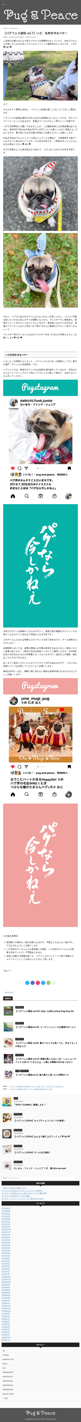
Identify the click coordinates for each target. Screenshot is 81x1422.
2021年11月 (6, 1253)
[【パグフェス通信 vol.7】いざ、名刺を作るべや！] (43, 983)
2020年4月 (6, 1295)
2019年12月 (6, 1306)
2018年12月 (6, 1337)
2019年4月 (6, 1327)
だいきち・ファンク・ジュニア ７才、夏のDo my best (40, 1168)
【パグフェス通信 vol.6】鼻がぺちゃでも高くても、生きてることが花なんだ (36, 1086)
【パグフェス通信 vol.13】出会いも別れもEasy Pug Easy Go (44, 1011)
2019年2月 (6, 1332)
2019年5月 (6, 1324)
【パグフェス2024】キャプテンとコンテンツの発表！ (40, 1120)
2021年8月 (6, 1258)
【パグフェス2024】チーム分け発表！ (32, 1152)
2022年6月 (6, 1237)
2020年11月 (6, 1279)
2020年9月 (6, 1285)
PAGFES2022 (9, 992)
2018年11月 (6, 1340)
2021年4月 (6, 1269)
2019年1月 (6, 1335)
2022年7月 (6, 1235)
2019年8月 (6, 1316)
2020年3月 (6, 1298)
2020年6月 (6, 1290)
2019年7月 (6, 1319)
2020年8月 (6, 1287)
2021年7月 (6, 1261)
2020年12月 (6, 1277)
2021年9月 (6, 1256)
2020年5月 (6, 1292)
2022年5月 (6, 1240)
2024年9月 (6, 1208)
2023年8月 (6, 1216)
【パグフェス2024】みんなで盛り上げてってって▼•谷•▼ (42, 1136)
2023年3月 (6, 1227)
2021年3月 (6, 1271)
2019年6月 (6, 1321)
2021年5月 (6, 1266)
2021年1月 (6, 1274)
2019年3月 (6, 1329)
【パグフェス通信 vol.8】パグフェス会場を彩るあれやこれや (31, 1089)
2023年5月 (6, 1221)
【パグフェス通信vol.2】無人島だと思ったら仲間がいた (42, 1075)
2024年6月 (6, 1211)
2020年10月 (6, 1282)
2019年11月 (6, 1308)
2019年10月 (6, 1311)
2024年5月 (6, 1213)
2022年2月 (6, 1248)
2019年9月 (6, 1314)
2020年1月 (6, 1303)
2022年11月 (6, 1232)
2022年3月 (6, 1245)
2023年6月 (6, 1219)
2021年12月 (6, 1250)
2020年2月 (6, 1300)
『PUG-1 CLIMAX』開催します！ (30, 1104)
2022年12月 (6, 1229)
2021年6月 (6, 1264)
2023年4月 (6, 1224)
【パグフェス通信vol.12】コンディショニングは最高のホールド (45, 1027)
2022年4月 (6, 1242)
